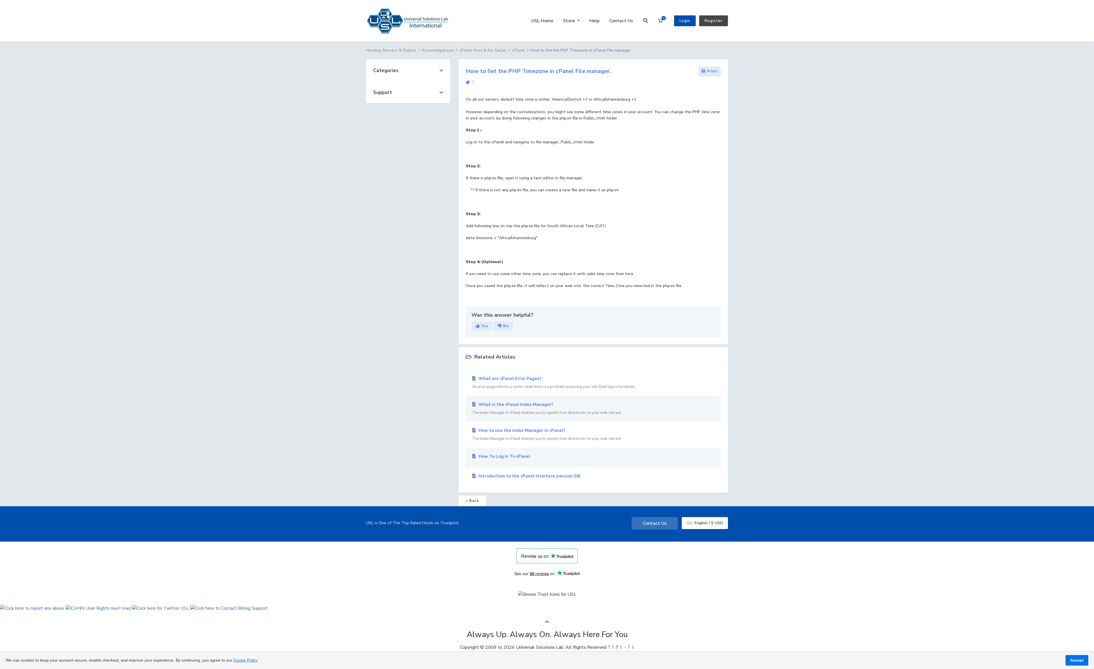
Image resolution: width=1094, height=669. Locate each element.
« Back (472, 500)
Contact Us (621, 21)
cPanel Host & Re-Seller (483, 50)
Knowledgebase (438, 50)
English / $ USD (708, 523)
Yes (484, 326)
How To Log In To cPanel (503, 456)
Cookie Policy (245, 660)
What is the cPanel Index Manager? (547, 408)
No (505, 326)
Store (569, 21)
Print (712, 71)
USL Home (542, 21)
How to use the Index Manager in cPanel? (547, 434)
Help (594, 21)
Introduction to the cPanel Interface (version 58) (528, 476)
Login (684, 20)
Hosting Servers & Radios (391, 50)
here (629, 273)
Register (713, 20)
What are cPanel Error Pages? (554, 382)
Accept (1077, 660)
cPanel (518, 50)
